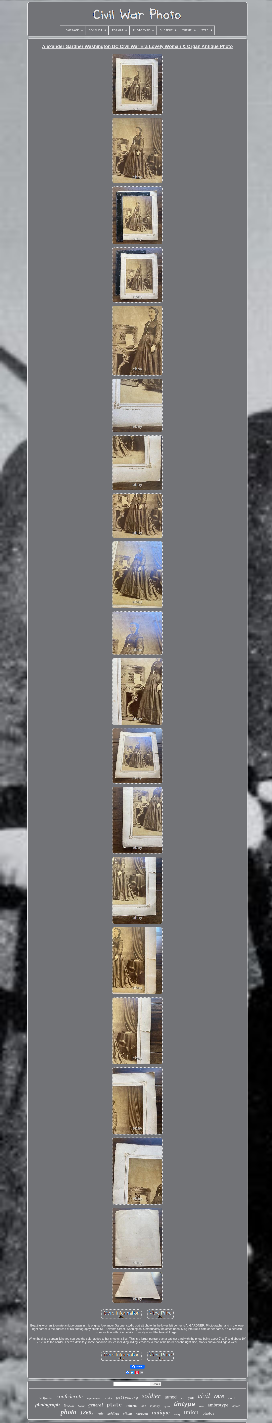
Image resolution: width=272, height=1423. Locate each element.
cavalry (108, 1397)
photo (68, 1412)
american (142, 1414)
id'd (182, 1398)
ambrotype (218, 1404)
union (191, 1412)
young (177, 1414)
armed (170, 1396)
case (81, 1405)
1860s (87, 1413)
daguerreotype (93, 1398)
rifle (101, 1414)
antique (161, 1412)
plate (114, 1405)
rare (219, 1396)
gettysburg (127, 1398)
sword (231, 1397)
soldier (151, 1395)
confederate (70, 1396)
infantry (155, 1405)
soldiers (113, 1414)
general (95, 1404)
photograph (47, 1404)
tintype (184, 1403)
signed (167, 1406)
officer (236, 1405)
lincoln (69, 1405)
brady (201, 1406)
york (191, 1397)
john (143, 1405)
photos (208, 1413)
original (46, 1397)
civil (204, 1395)
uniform (131, 1405)
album (127, 1414)
